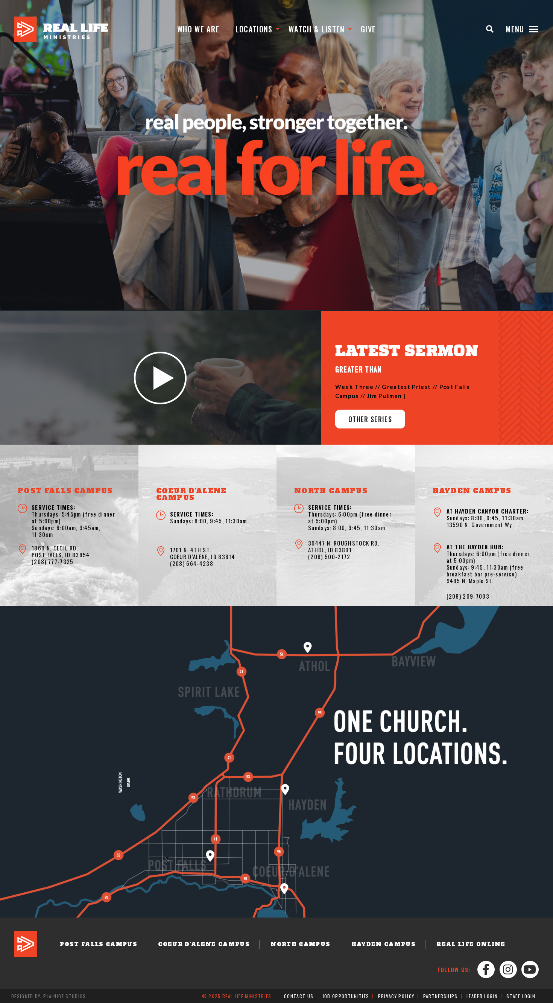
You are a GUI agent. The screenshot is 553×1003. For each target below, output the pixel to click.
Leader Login (482, 996)
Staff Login (520, 996)
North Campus (300, 944)
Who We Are (198, 29)
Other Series (370, 419)
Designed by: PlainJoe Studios (48, 996)
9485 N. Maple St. (470, 580)
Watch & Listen (317, 29)
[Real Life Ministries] (61, 29)
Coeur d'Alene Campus (204, 944)
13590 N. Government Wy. (480, 524)
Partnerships (440, 996)
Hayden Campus (383, 944)
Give (368, 29)
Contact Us (298, 996)
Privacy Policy (396, 996)
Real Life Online (470, 944)
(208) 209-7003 (468, 596)
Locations (254, 29)
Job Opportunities (345, 996)
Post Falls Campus (98, 944)
